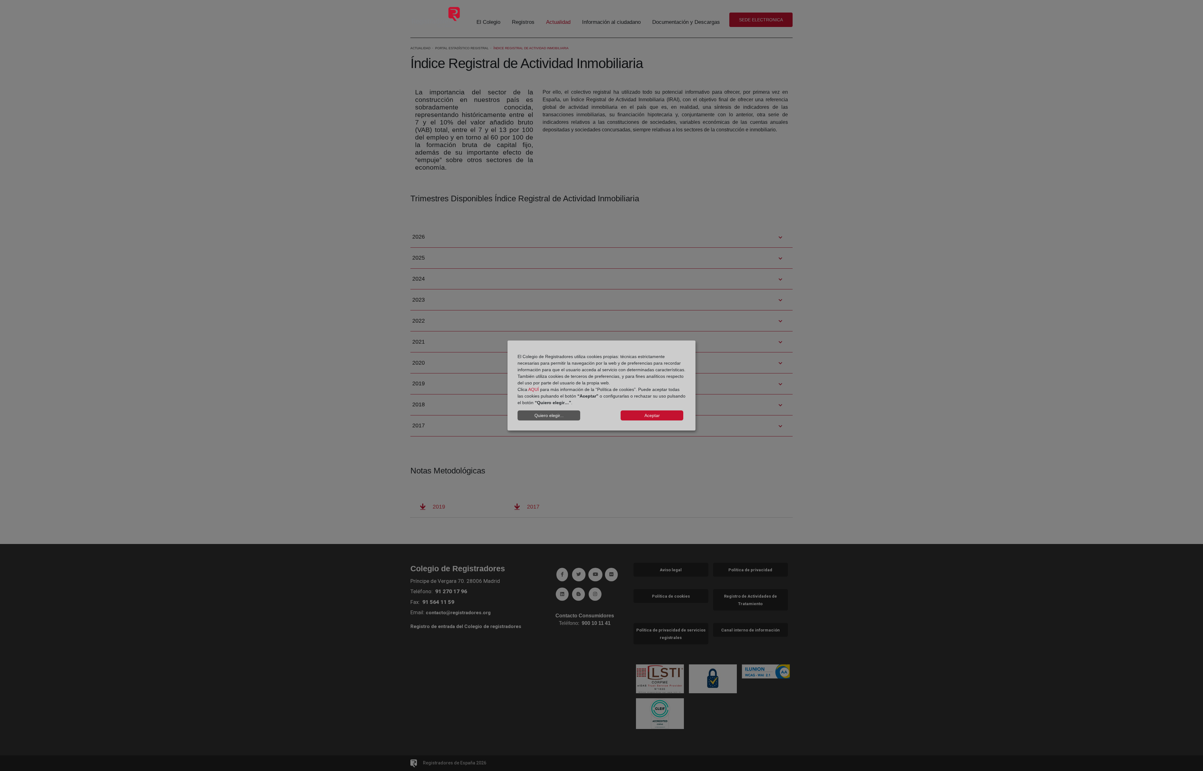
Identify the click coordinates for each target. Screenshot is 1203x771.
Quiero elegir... (549, 415)
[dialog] (601, 386)
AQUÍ (533, 389)
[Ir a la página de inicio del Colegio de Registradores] (435, 16)
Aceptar (652, 415)
